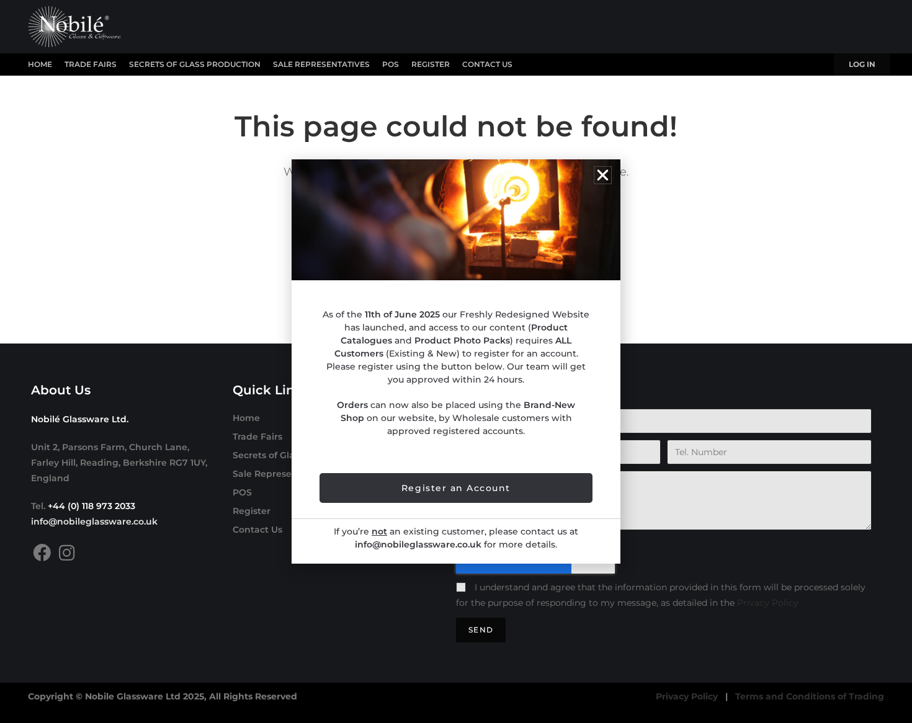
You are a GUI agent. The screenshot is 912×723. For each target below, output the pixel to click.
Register (430, 64)
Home (40, 64)
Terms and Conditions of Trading (809, 696)
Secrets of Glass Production (195, 64)
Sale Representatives (321, 64)
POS (390, 64)
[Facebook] (42, 553)
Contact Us (487, 64)
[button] (602, 175)
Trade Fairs (91, 64)
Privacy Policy (767, 602)
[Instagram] (67, 553)
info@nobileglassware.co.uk (94, 521)
